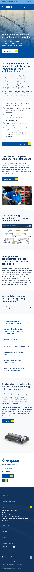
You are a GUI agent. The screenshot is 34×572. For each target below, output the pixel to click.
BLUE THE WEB (19, 568)
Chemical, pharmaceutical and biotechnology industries (15, 519)
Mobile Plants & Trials (8, 531)
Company (5, 495)
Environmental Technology (9, 510)
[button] (17, 322)
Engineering (5, 525)
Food (3, 512)
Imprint (3, 561)
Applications (6, 507)
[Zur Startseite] (10, 462)
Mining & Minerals (7, 514)
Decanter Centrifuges (8, 501)
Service (4, 537)
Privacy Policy (11, 561)
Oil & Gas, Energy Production (10, 516)
